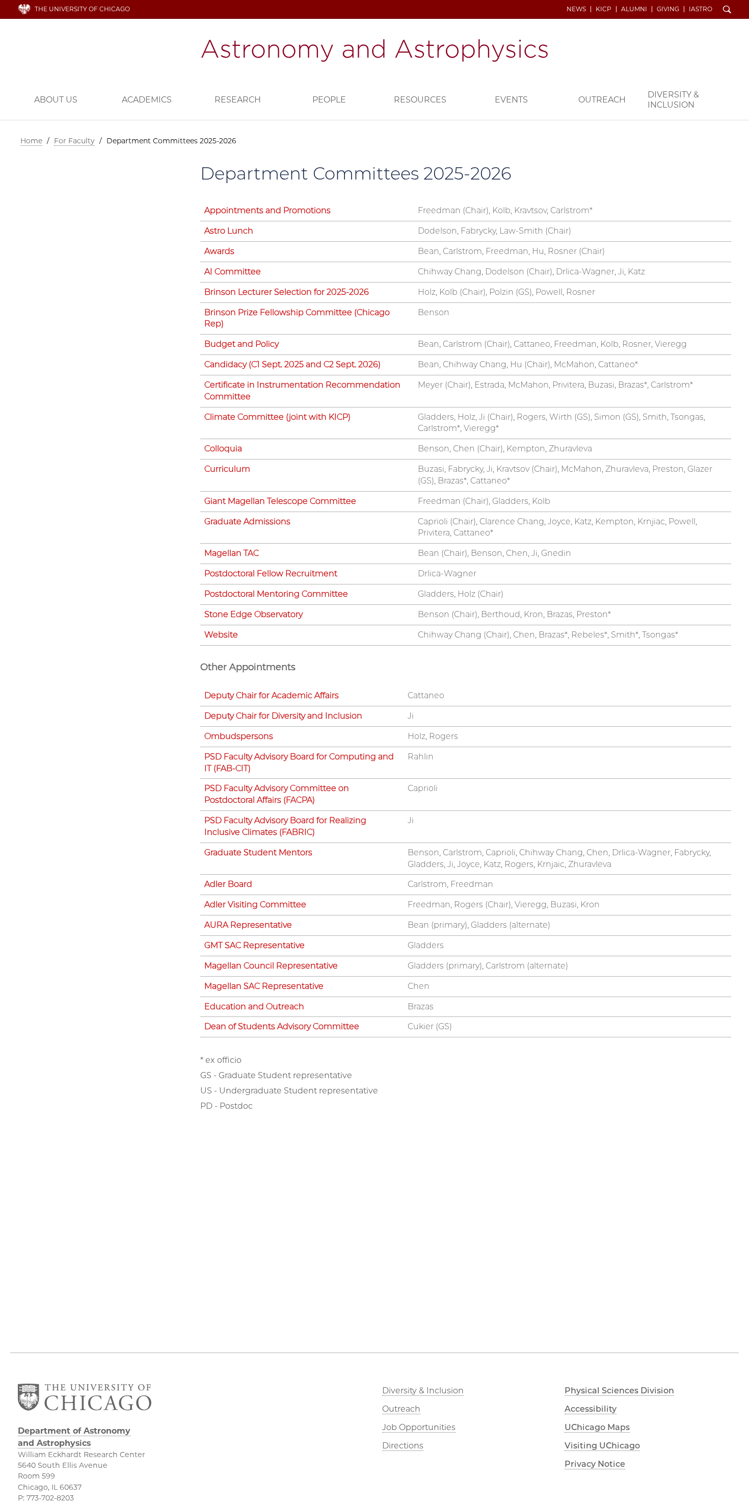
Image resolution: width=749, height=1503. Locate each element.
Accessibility (591, 1409)
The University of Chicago (82, 9)
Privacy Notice (595, 1464)
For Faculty (74, 140)
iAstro (700, 9)
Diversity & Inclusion (673, 100)
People (329, 100)
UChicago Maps (597, 1427)
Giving (668, 9)
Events (511, 100)
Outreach (602, 100)
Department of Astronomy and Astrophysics (374, 50)
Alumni (634, 9)
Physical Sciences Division (619, 1390)
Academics (147, 100)
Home (31, 140)
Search (727, 10)
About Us (55, 100)
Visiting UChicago (602, 1445)
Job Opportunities (419, 1427)
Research (238, 100)
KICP (603, 9)
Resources (420, 100)
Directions (402, 1445)
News (576, 9)
